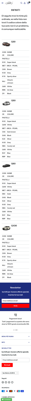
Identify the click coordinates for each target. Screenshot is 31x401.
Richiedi (7, 365)
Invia (15, 306)
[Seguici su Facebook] (3, 382)
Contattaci (7, 399)
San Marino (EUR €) (9, 373)
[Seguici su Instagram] (9, 382)
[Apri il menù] (2, 3)
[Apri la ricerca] (21, 3)
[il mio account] (24, 3)
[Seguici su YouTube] (12, 382)
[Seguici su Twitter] (6, 382)
